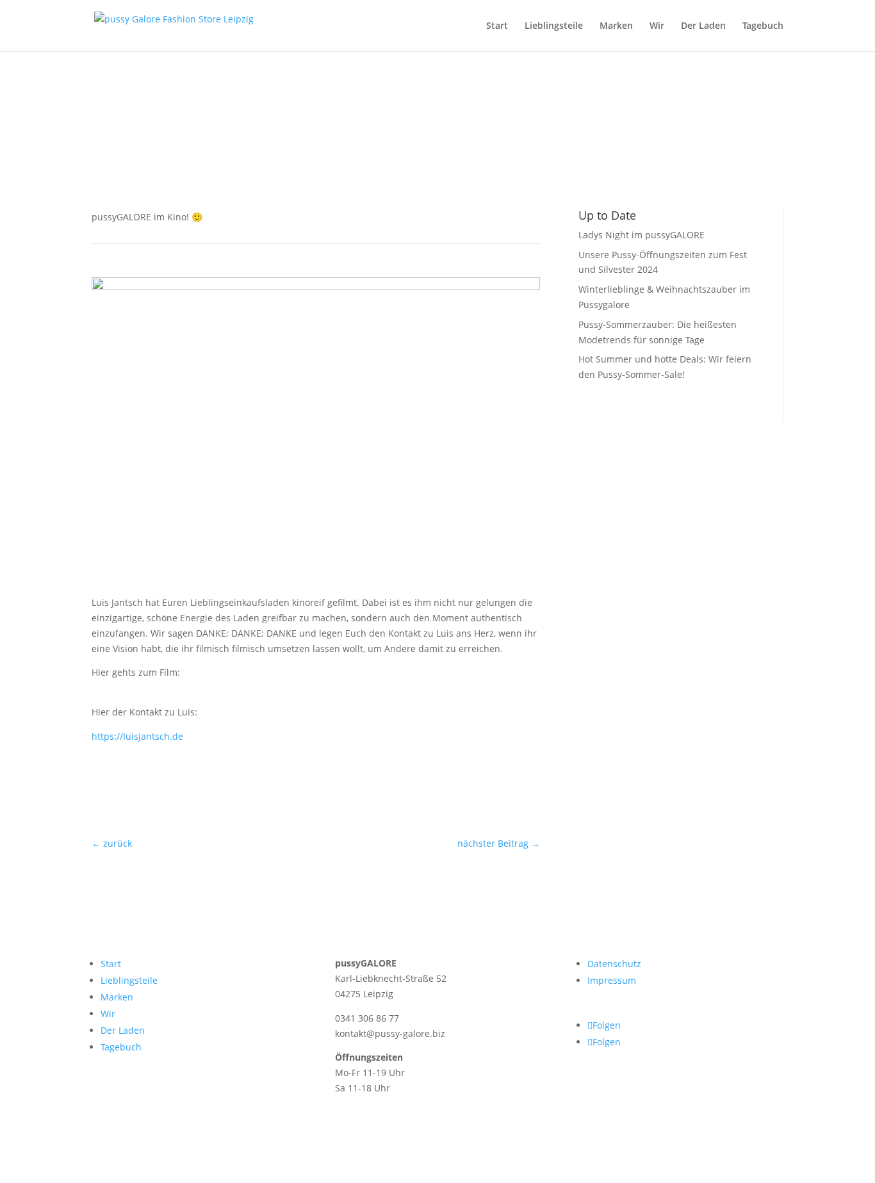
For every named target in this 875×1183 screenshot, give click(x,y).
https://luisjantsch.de (137, 736)
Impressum (611, 980)
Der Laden (703, 26)
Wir (657, 26)
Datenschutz (614, 964)
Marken (616, 26)
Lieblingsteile (554, 26)
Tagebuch (762, 26)
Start (497, 26)
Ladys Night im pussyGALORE (641, 235)
